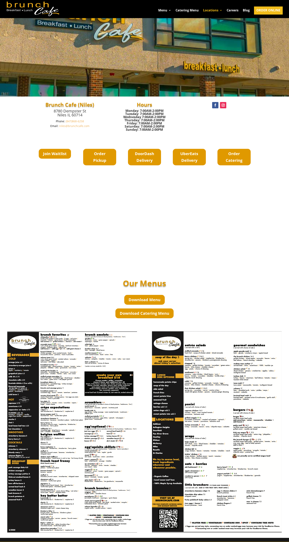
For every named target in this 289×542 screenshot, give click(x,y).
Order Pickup (99, 157)
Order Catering (234, 157)
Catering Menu (187, 10)
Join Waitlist (55, 153)
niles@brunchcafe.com (74, 126)
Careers (232, 10)
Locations (210, 10)
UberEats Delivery (189, 157)
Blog (246, 10)
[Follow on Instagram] (223, 105)
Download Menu (144, 299)
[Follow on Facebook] (215, 105)
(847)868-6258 (75, 121)
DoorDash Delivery (144, 157)
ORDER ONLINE (268, 10)
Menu (162, 10)
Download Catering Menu (144, 313)
